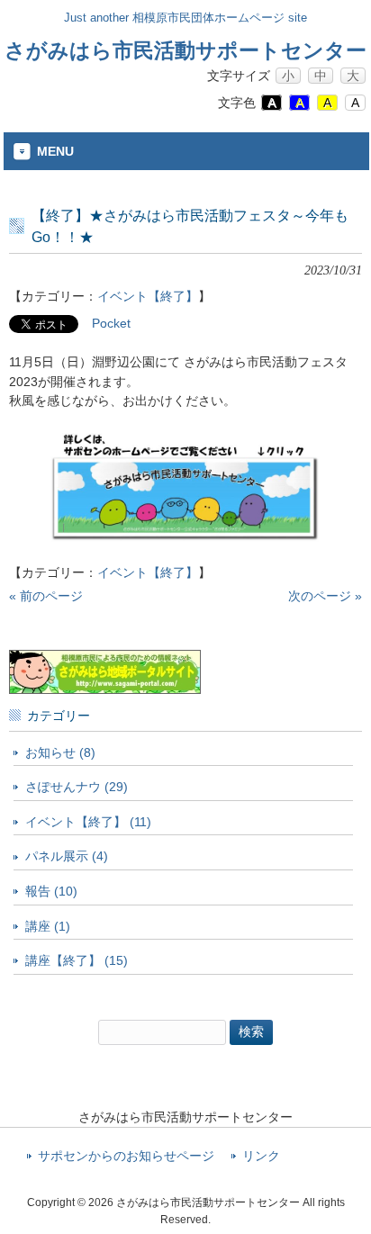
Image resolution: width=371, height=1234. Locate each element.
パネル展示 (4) (66, 856)
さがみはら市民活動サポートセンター (185, 50)
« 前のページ (46, 596)
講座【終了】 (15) (76, 960)
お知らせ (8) (60, 752)
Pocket (111, 323)
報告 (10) (51, 891)
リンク (261, 1156)
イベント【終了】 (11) (88, 822)
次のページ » (325, 596)
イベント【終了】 (147, 296)
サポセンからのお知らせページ (126, 1156)
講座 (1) (47, 926)
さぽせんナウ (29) (76, 786)
